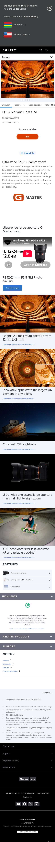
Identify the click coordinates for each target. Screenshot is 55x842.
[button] (23, 100)
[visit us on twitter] (30, 804)
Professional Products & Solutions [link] (20, 793)
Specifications (35, 105)
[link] (12, 288)
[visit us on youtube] (18, 804)
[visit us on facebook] (24, 804)
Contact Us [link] (27, 797)
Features (18, 105)
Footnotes (46, 693)
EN (32, 779)
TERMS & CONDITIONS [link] (27, 820)
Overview (6, 105)
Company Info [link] (43, 793)
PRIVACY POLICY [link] (27, 823)
